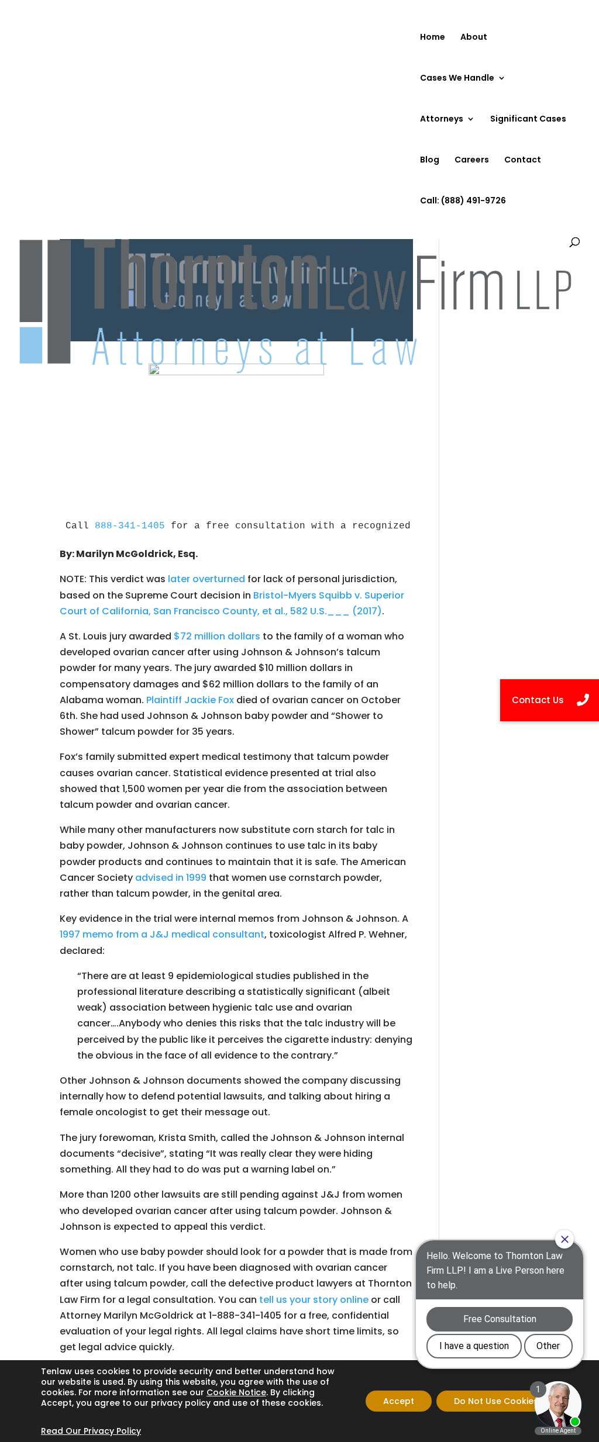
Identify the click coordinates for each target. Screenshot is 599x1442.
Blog (429, 160)
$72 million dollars (217, 636)
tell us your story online (314, 1299)
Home (432, 38)
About (473, 38)
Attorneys (441, 120)
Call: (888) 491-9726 (463, 201)
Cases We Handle (457, 79)
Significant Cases (528, 120)
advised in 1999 (170, 877)
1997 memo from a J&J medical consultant (162, 934)
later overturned (206, 579)
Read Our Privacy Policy (91, 1431)
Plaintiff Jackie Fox (191, 700)
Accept (398, 1401)
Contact (522, 160)
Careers (472, 160)
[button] (549, 700)
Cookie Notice (236, 1392)
